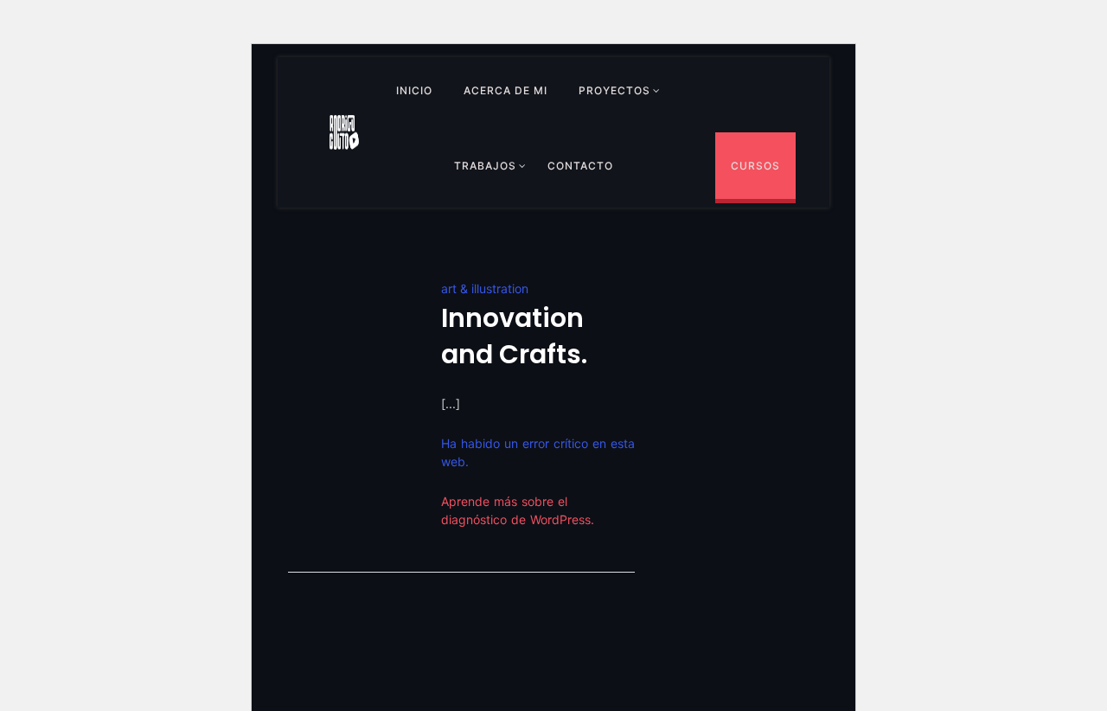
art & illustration (484, 288)
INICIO (414, 90)
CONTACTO (580, 165)
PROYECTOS (614, 90)
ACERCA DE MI (505, 90)
